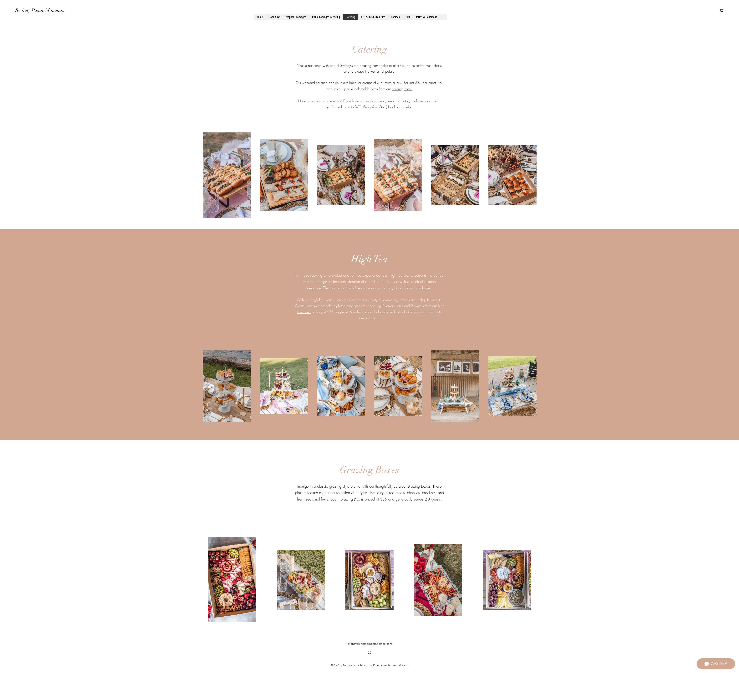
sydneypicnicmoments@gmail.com (370, 643)
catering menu (402, 88)
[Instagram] (722, 10)
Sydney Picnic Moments (39, 10)
